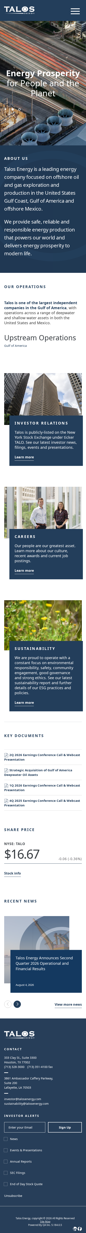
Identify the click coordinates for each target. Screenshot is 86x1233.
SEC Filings (17, 1173)
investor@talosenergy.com (22, 1099)
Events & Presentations (26, 1150)
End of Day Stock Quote (26, 1184)
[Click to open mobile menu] (75, 11)
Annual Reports (21, 1161)
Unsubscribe (13, 1196)
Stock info (12, 873)
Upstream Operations (40, 337)
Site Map (45, 1221)
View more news (68, 1004)
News (14, 1139)
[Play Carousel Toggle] (5, 109)
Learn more (24, 457)
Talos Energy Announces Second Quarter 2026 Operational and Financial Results (44, 963)
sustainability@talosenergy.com (26, 1104)
